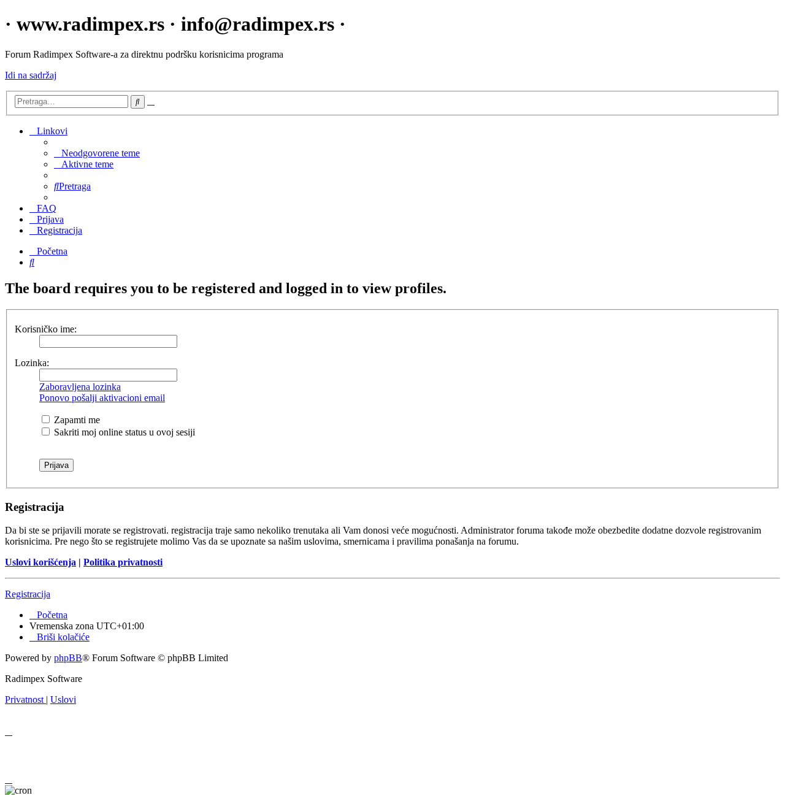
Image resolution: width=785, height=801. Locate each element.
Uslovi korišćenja (40, 562)
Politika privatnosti (123, 562)
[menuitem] (97, 153)
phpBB (68, 658)
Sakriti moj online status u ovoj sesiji (123, 432)
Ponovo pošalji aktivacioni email (102, 398)
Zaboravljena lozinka (80, 386)
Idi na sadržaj (30, 75)
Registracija (27, 594)
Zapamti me (76, 420)
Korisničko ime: (46, 329)
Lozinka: (32, 363)
